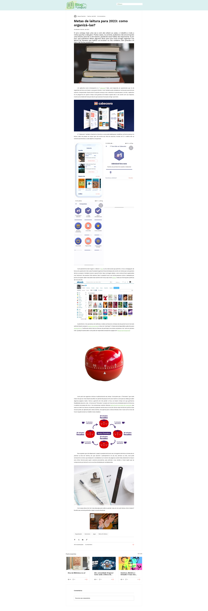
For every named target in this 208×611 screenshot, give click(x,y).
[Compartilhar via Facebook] (74, 539)
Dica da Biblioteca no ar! (76, 573)
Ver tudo (140, 553)
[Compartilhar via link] (86, 539)
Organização (78, 534)
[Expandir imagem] (89, 170)
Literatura (87, 534)
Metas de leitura (103, 534)
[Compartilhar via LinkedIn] (82, 539)
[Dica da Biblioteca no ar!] (77, 563)
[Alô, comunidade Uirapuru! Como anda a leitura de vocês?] (104, 563)
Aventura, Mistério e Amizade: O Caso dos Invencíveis (128, 573)
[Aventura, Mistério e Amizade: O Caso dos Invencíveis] (130, 563)
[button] (104, 521)
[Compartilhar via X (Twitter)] (78, 539)
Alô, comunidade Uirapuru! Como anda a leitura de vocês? (103, 573)
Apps (94, 534)
